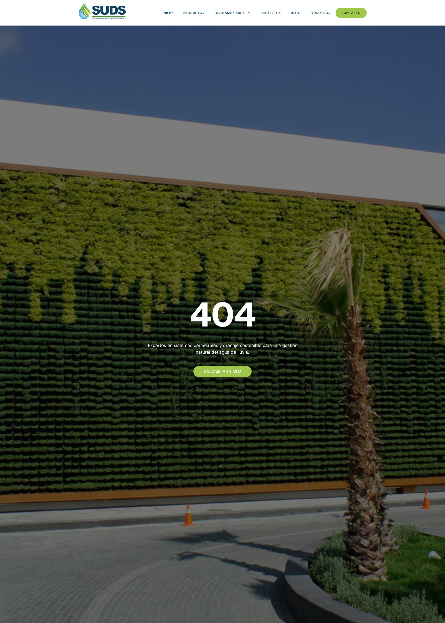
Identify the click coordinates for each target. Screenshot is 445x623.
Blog (296, 13)
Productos (193, 13)
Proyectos (271, 13)
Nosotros (320, 13)
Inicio (167, 13)
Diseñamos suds (230, 13)
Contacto (351, 13)
